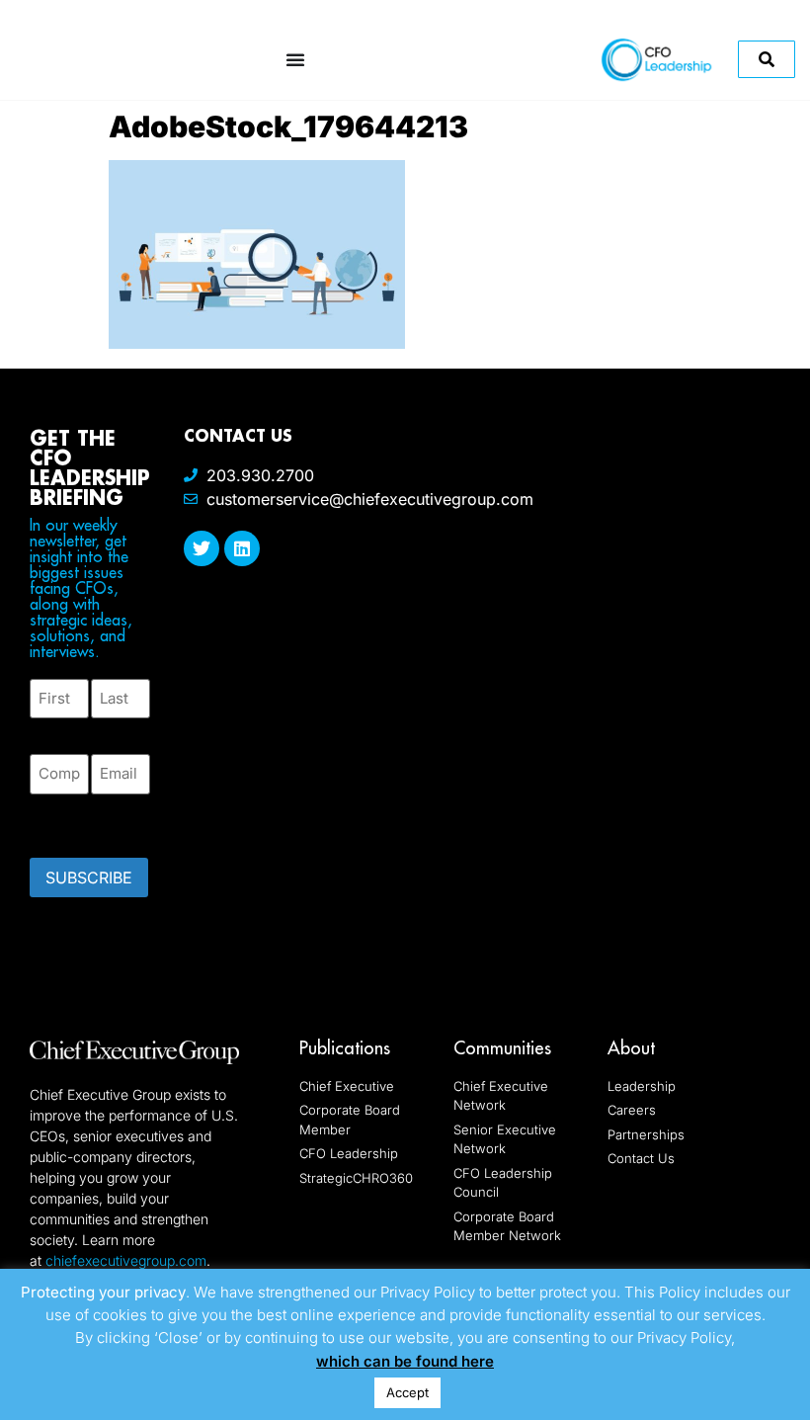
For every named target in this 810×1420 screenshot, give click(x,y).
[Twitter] (201, 548)
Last (105, 729)
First (45, 729)
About (631, 1048)
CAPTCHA (69, 820)
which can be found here (405, 1361)
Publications (344, 1048)
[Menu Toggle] (295, 59)
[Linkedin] (242, 548)
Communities (502, 1048)
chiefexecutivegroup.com (125, 1260)
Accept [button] (407, 1392)
